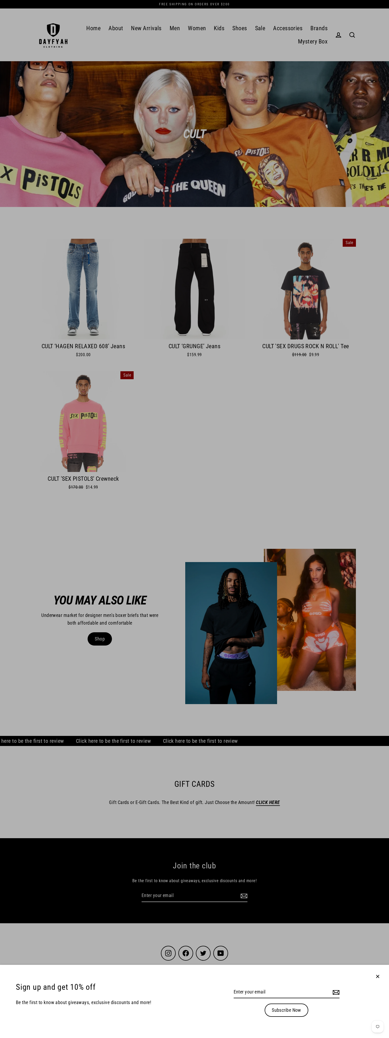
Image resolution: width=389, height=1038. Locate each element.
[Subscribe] (335, 992)
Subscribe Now (286, 1010)
